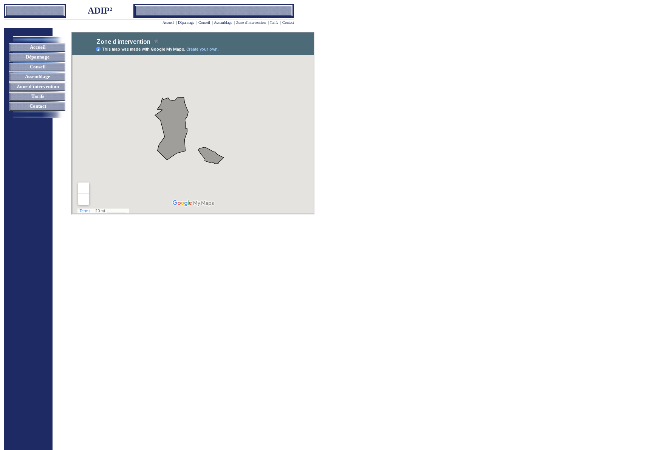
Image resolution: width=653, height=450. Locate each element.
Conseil (204, 22)
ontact (289, 22)
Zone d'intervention (251, 22)
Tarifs (274, 22)
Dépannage (186, 22)
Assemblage (223, 22)
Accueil (168, 22)
